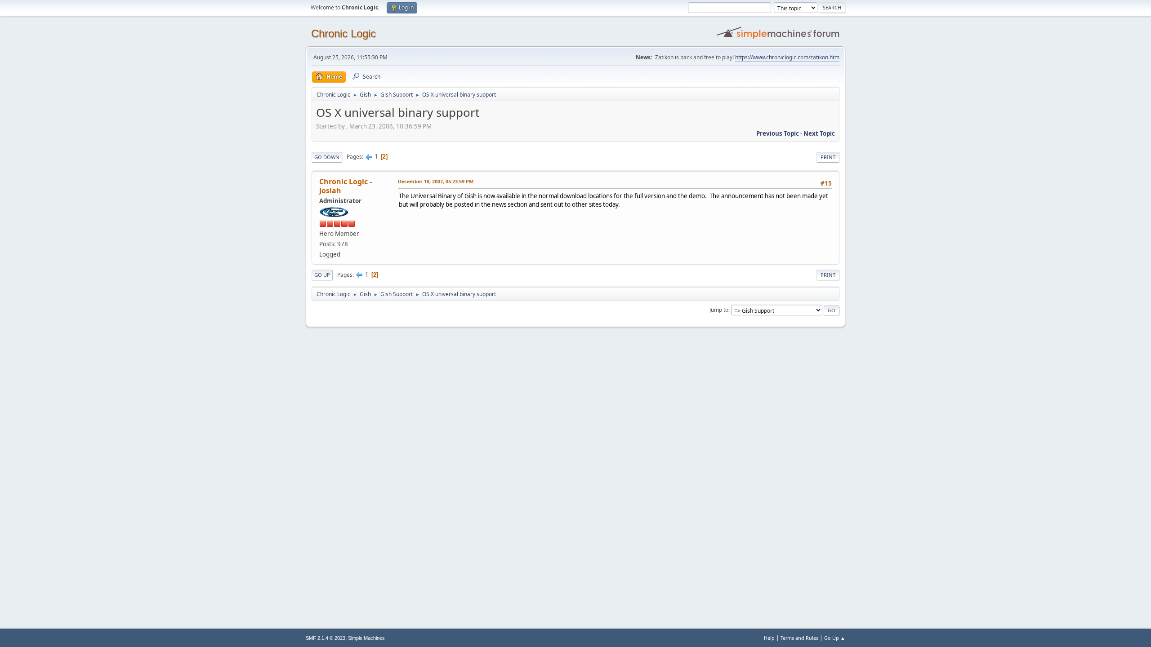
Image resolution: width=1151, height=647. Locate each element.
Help (769, 637)
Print (828, 157)
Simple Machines (366, 638)
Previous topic (777, 133)
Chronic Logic (343, 33)
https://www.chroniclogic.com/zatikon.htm (787, 57)
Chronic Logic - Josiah (345, 186)
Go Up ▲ (834, 637)
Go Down (326, 157)
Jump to (718, 310)
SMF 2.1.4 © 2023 (325, 638)
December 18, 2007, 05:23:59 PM (435, 181)
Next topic (819, 133)
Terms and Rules (799, 637)
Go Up (322, 274)
